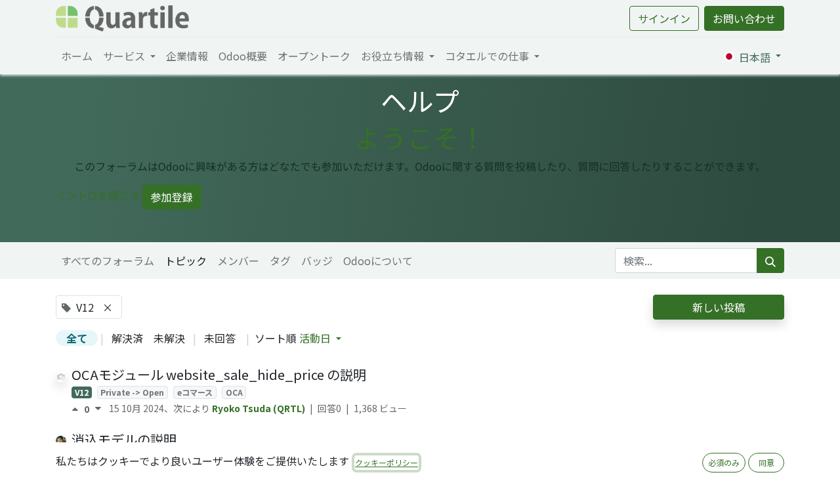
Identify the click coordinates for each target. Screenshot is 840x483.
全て (76, 338)
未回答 (220, 338)
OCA (234, 392)
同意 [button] (766, 462)
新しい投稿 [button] (718, 307)
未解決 (169, 338)
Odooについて (378, 260)
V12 (82, 392)
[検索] (770, 260)
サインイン (664, 18)
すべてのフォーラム (107, 260)
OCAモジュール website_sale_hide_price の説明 (219, 374)
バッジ (317, 260)
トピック (186, 260)
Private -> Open (132, 392)
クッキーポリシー (386, 462)
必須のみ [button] (724, 462)
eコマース (195, 392)
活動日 (316, 338)
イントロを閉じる (98, 195)
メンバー (238, 260)
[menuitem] (77, 56)
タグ (280, 260)
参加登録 (172, 197)
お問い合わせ (744, 18)
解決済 (127, 338)
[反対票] (98, 409)
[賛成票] (78, 409)
